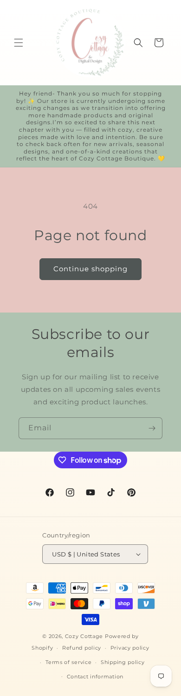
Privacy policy (129, 648)
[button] (18, 42)
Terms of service (68, 662)
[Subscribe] (152, 428)
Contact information (95, 676)
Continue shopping (90, 268)
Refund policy (81, 648)
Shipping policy (123, 662)
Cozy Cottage (84, 636)
